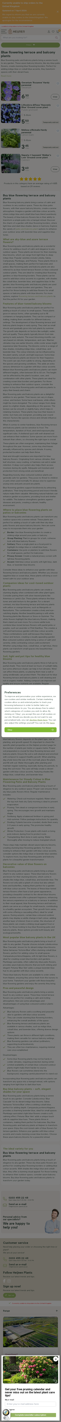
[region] (31, 711)
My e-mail (9, 1400)
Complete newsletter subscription (30, 1415)
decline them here (39, 720)
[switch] (6, 1417)
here (52, 723)
